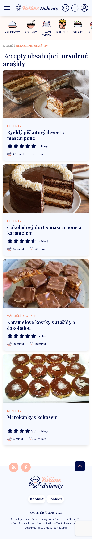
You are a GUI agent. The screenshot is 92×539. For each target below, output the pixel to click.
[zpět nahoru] (80, 466)
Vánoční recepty (21, 316)
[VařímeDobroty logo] (37, 7)
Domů (8, 46)
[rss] (14, 467)
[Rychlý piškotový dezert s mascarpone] (46, 94)
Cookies (55, 499)
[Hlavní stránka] (46, 483)
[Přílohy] (62, 24)
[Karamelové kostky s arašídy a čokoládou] (46, 283)
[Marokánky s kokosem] (46, 378)
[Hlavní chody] (46, 24)
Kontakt (37, 499)
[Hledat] (66, 8)
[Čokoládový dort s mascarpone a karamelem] (46, 188)
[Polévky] (31, 24)
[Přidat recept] (76, 8)
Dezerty (14, 126)
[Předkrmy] (12, 24)
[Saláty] (78, 24)
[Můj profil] (84, 8)
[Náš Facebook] (26, 467)
